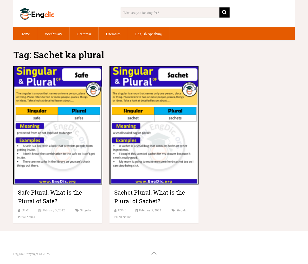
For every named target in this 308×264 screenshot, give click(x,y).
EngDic (18, 254)
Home (25, 33)
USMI (25, 210)
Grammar (84, 33)
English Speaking (148, 33)
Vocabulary (53, 33)
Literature (113, 33)
